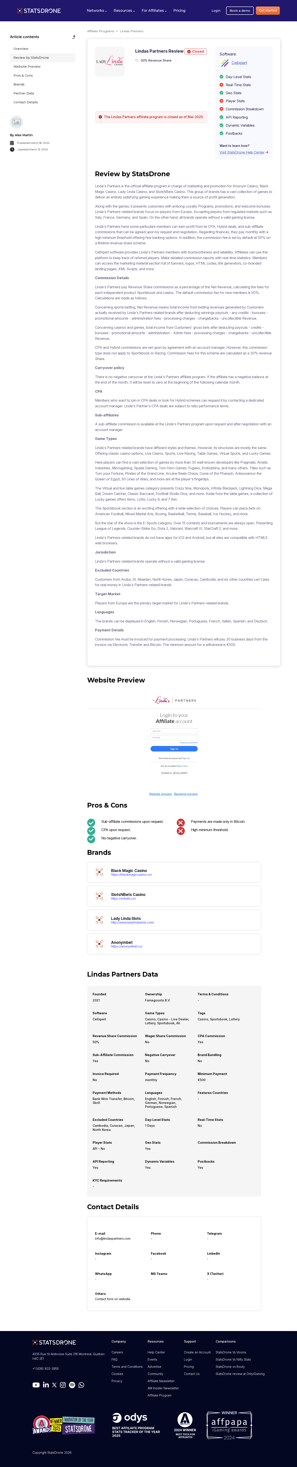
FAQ (114, 1359)
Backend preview (186, 794)
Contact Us (192, 1374)
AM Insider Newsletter (163, 1388)
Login (216, 11)
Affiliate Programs (100, 31)
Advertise (154, 1366)
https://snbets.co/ (123, 898)
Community (155, 1374)
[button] (97, 10)
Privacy (117, 1381)
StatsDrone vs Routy (230, 1366)
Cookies (117, 1374)
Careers (117, 1352)
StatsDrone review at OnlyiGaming (240, 1374)
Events (152, 1359)
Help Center (156, 1352)
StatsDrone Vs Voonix (231, 1352)
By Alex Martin (21, 135)
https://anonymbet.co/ (126, 946)
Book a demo (240, 11)
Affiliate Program (159, 1395)
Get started (268, 10)
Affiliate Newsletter (161, 1381)
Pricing (189, 1366)
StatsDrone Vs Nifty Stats (233, 1359)
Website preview (160, 794)
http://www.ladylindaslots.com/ (132, 922)
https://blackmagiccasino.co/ (131, 874)
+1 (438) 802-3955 (45, 1368)
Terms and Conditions (127, 1366)
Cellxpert (239, 62)
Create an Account (197, 1352)
